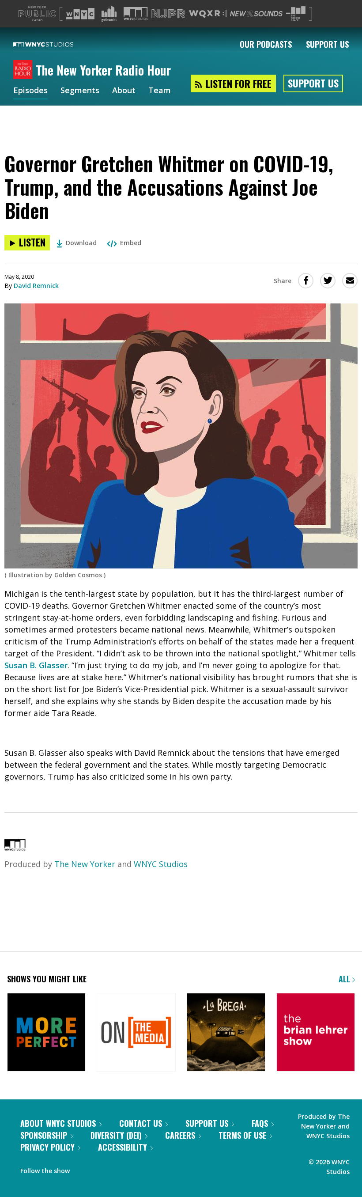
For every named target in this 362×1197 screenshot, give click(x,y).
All (345, 979)
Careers (180, 1135)
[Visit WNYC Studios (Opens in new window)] (136, 13)
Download (81, 243)
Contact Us (140, 1123)
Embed (130, 243)
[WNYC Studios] (15, 847)
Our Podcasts (266, 44)
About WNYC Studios (58, 1123)
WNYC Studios (161, 864)
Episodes (30, 91)
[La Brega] (226, 1033)
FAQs (260, 1123)
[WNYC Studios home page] (54, 44)
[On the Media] (136, 1033)
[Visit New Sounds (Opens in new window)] (256, 14)
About (124, 91)
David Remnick (36, 285)
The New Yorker (84, 864)
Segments (79, 91)
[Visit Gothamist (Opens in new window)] (109, 14)
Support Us (327, 44)
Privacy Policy (47, 1147)
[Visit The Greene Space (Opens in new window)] (295, 14)
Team (159, 91)
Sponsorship (43, 1135)
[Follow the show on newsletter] (100, 1168)
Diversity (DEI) (116, 1135)
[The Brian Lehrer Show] (315, 1033)
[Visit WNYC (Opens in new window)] (80, 13)
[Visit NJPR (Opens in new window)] (168, 14)
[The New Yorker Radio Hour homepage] (24, 70)
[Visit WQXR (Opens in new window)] (207, 14)
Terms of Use (242, 1135)
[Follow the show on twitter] (83, 1168)
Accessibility (122, 1147)
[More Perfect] (46, 1033)
